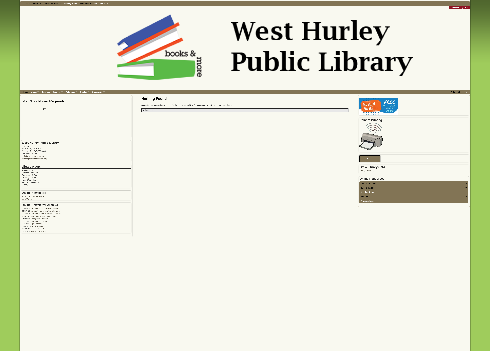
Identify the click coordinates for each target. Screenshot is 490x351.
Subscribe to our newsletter (33, 196)
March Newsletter (37, 226)
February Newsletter (38, 229)
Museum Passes (101, 3)
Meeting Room (70, 3)
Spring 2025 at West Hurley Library (43, 216)
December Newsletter (38, 231)
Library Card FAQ (366, 171)
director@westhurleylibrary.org (34, 159)
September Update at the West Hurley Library (47, 214)
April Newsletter (36, 224)
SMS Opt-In (27, 199)
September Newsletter (39, 221)
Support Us (97, 92)
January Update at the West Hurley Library (46, 211)
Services (56, 92)
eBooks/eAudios (51, 3)
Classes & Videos (31, 3)
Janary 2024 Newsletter (39, 219)
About (34, 92)
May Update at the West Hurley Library (44, 208)
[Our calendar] (451, 92)
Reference (84, 3)
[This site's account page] (459, 92)
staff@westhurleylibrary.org (33, 156)
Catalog (83, 92)
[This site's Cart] (457, 92)
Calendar (46, 92)
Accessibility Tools (460, 7)
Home (25, 92)
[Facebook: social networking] (454, 92)
